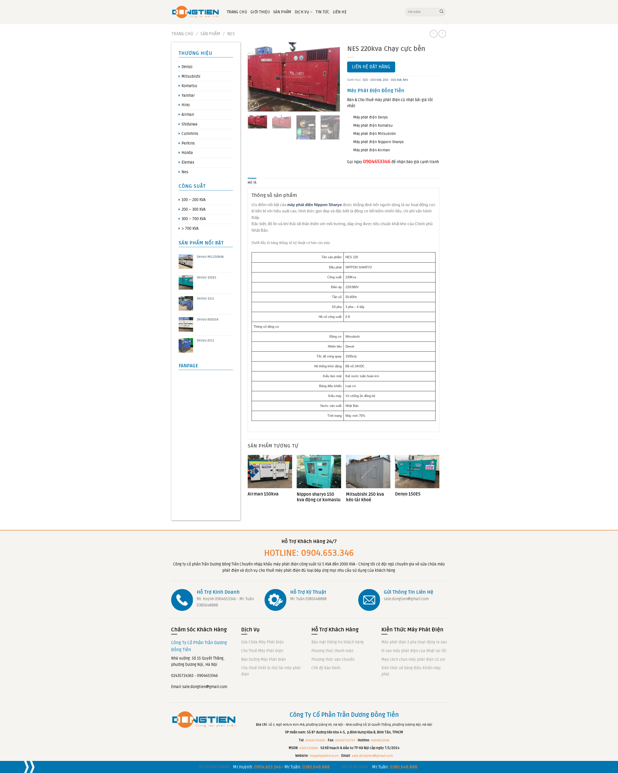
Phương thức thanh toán (332, 650)
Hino (186, 105)
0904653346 (376, 162)
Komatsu (189, 86)
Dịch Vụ (302, 12)
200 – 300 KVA (193, 209)
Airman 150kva (263, 494)
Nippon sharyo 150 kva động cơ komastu (319, 497)
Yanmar (188, 95)
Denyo (187, 66)
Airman (188, 114)
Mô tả (252, 183)
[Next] (332, 77)
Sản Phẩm (282, 12)
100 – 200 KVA (193, 199)
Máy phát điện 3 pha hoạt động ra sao (414, 642)
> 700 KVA (190, 228)
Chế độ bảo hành (325, 668)
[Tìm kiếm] (441, 12)
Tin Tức (322, 12)
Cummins (190, 133)
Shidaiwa (189, 124)
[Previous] (255, 77)
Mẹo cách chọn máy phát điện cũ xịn (413, 659)
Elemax (188, 162)
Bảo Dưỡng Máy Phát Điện (263, 659)
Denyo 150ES (408, 494)
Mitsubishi (191, 76)
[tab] (252, 183)
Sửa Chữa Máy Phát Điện (262, 642)
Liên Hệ (339, 12)
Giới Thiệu (260, 12)
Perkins (188, 143)
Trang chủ (182, 33)
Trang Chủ (237, 12)
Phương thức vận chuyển (332, 659)
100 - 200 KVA (372, 80)
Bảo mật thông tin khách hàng (337, 642)
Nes (231, 33)
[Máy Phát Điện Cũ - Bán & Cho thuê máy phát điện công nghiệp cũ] (195, 12)
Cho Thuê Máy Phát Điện (262, 650)
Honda (187, 152)
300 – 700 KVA (194, 218)
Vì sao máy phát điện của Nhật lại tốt (413, 650)
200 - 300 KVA (392, 80)
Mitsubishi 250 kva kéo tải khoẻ (365, 497)
